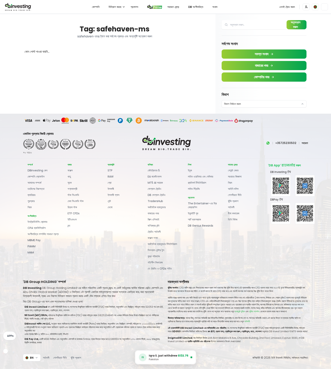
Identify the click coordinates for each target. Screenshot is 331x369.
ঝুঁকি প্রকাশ (233, 201)
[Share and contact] (5, 351)
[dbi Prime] (154, 7)
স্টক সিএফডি (73, 195)
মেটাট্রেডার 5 (154, 170)
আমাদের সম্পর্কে (34, 183)
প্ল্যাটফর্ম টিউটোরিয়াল (197, 183)
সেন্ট (109, 201)
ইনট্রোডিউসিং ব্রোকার (37, 222)
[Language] (315, 6)
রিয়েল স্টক (72, 207)
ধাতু (69, 176)
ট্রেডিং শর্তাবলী (154, 232)
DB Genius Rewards (200, 226)
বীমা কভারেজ (233, 213)
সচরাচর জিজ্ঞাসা (235, 176)
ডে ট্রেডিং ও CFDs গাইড (160, 268)
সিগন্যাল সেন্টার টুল (156, 250)
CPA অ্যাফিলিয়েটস (37, 228)
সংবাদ (214, 7)
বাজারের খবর (153, 213)
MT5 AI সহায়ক (155, 183)
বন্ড (69, 226)
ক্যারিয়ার (31, 195)
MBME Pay (34, 240)
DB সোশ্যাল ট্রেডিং (157, 195)
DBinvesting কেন (37, 170)
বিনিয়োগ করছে (115, 7)
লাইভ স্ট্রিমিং (194, 189)
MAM (31, 252)
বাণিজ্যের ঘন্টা (153, 226)
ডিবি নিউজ (232, 219)
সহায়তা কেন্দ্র (173, 7)
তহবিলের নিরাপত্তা (36, 189)
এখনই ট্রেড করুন (287, 7)
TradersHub (155, 201)
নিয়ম (30, 207)
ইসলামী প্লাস (113, 195)
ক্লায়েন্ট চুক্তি (240, 311)
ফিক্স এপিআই (153, 219)
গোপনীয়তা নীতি (235, 195)
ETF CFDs (73, 213)
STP (110, 170)
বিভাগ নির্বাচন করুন (232, 104)
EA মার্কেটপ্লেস (154, 176)
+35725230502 (285, 143)
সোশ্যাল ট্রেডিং (154, 189)
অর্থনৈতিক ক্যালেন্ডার (157, 207)
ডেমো (110, 207)
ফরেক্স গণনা (153, 238)
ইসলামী (111, 189)
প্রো (109, 183)
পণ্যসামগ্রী (72, 189)
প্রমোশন (134, 7)
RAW (111, 176)
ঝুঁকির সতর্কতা (254, 311)
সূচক (70, 183)
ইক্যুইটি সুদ (193, 213)
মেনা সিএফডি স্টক (76, 201)
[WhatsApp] (268, 143)
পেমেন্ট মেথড (233, 170)
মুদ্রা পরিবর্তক (154, 256)
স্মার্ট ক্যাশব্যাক (194, 219)
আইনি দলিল (233, 189)
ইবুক (190, 170)
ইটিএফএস (72, 219)
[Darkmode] (324, 6)
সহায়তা (305, 143)
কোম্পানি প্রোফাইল (36, 176)
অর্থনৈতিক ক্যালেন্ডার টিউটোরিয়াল (162, 244)
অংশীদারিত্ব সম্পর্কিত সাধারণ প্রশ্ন (43, 234)
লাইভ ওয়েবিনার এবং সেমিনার (200, 176)
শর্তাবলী (231, 207)
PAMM (31, 246)
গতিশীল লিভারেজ (155, 262)
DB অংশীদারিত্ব (195, 7)
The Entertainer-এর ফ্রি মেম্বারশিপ (202, 205)
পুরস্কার (31, 201)
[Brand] (17, 6)
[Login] (306, 6)
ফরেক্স (70, 170)
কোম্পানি (95, 7)
